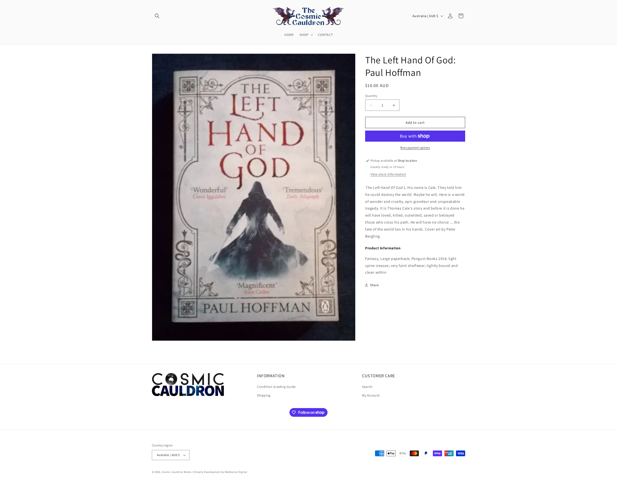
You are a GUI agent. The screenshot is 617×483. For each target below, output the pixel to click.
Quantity (371, 96)
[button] (157, 16)
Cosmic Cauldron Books (177, 472)
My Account (371, 395)
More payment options (415, 147)
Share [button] (374, 285)
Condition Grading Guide (276, 386)
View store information (388, 174)
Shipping (264, 395)
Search (367, 386)
